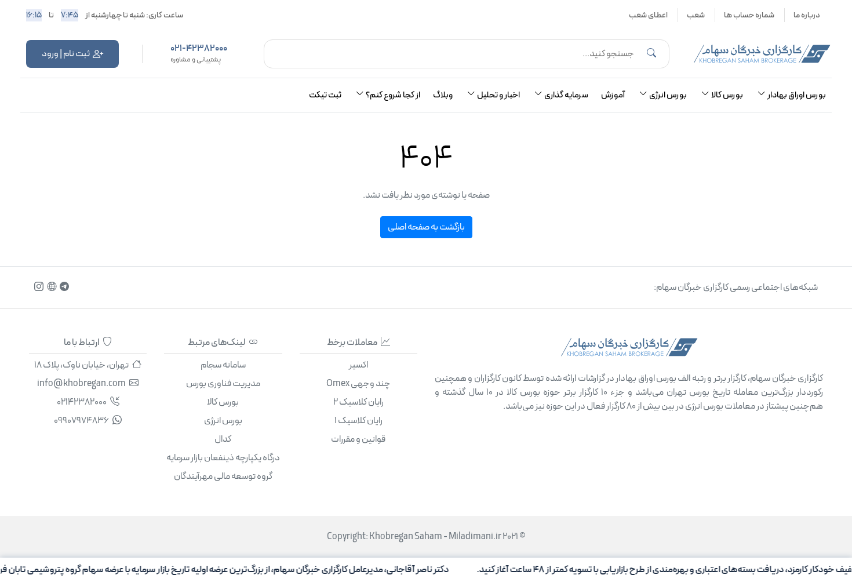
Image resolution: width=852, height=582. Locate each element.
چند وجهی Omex (358, 384)
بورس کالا (223, 402)
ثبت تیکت (325, 95)
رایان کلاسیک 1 (358, 421)
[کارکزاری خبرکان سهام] (762, 53)
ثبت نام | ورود (66, 54)
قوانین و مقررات (358, 439)
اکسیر (358, 365)
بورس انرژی (223, 421)
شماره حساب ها (749, 15)
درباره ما (806, 15)
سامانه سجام (223, 365)
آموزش (613, 95)
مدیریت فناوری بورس (223, 384)
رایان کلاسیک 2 (358, 402)
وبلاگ (443, 95)
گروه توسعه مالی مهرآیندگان (223, 476)
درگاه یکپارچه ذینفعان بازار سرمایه (223, 458)
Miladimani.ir (475, 537)
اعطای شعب (648, 15)
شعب (696, 15)
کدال (222, 439)
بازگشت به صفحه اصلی (426, 227)
